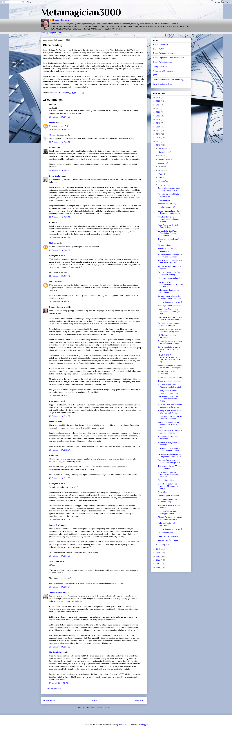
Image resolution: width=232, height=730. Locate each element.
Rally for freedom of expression (166, 524)
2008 (158, 560)
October (162, 155)
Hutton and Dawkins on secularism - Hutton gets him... (169, 311)
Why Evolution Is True (162, 84)
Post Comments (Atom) (100, 708)
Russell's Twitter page (162, 62)
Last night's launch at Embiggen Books (167, 512)
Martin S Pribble (56, 652)
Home (94, 700)
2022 (158, 112)
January (162, 544)
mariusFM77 (124, 724)
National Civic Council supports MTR (167, 250)
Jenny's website (160, 66)
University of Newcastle (163, 71)
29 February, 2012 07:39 (59, 217)
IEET (155, 75)
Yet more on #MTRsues (168, 540)
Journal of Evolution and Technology (168, 79)
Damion (52, 147)
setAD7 (52, 122)
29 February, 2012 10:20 (59, 396)
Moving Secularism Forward (170, 302)
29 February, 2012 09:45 (59, 276)
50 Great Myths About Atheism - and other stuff (169, 386)
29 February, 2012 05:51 (59, 170)
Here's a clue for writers (168, 536)
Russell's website (160, 44)
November (163, 152)
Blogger (144, 724)
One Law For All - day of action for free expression (170, 461)
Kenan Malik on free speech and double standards (170, 261)
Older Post (139, 700)
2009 (158, 556)
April (160, 177)
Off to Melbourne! (165, 532)
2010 (158, 553)
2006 (158, 567)
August (161, 163)
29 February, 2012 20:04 (59, 587)
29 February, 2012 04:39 (59, 117)
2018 (158, 127)
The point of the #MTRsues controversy (169, 467)
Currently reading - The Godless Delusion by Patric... (168, 398)
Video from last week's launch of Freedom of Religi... (168, 486)
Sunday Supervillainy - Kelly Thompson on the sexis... (169, 212)
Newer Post (49, 700)
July (160, 166)
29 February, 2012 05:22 (59, 142)
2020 (158, 119)
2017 (158, 130)
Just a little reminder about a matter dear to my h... (170, 189)
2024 (158, 105)
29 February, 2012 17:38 (59, 556)
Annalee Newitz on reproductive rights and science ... (169, 219)
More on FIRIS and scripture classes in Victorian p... (170, 406)
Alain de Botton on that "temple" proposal (167, 500)
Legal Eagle (54, 176)
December (163, 148)
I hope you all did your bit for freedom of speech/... (170, 417)
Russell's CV (158, 49)
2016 (158, 134)
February (162, 185)
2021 (158, 116)
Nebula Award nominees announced (168, 291)
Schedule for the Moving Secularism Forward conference (168, 233)
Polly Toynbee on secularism (170, 305)
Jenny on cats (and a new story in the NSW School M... (169, 349)
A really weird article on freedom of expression (168, 391)
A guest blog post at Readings (166, 372)
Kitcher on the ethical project (170, 278)
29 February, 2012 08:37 (59, 250)
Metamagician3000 (81, 12)
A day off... (162, 492)
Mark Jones (54, 281)
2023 (158, 108)
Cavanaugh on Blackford (168, 496)
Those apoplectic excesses (169, 381)
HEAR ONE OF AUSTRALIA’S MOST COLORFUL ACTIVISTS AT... (169, 358)
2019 (158, 123)
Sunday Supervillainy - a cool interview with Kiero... (170, 411)
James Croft (54, 525)
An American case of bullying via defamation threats (170, 342)
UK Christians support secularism (167, 336)
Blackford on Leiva (166, 480)
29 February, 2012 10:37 (59, 416)
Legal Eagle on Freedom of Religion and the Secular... (170, 455)
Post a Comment (53, 688)
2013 (158, 141)
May (160, 174)
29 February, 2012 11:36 (59, 478)
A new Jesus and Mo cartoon (170, 377)
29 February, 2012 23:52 (59, 647)
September (163, 159)
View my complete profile (51, 32)
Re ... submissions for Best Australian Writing (169, 273)
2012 (158, 145)
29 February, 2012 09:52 (59, 302)
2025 (158, 101)
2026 (158, 97)
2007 (158, 564)
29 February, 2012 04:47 (59, 129)
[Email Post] (83, 93)
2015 (158, 138)
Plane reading (164, 200)
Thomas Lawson (56, 135)
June (160, 170)
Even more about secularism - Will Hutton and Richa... (170, 318)
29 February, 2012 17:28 (59, 520)
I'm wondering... (164, 245)
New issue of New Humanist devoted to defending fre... (170, 366)
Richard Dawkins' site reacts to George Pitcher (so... (170, 518)
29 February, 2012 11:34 (59, 450)
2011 (158, 549)
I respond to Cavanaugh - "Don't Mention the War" (169, 449)
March (161, 181)
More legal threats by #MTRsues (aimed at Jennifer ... (168, 474)
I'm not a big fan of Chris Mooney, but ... (168, 195)
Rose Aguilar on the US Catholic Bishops (168, 226)
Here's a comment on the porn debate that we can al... (169, 424)
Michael (52, 243)
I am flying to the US (166, 207)
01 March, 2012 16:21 (58, 683)
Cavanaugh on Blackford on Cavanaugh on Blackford (170, 297)
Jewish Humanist (57, 592)
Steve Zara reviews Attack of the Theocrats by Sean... (170, 330)
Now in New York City (167, 203)
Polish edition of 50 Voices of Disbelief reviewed (170, 431)
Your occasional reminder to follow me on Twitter (170, 255)
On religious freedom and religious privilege (169, 324)
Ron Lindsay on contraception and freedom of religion (170, 284)
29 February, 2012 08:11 (59, 238)
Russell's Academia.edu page (165, 53)
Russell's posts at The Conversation (168, 57)
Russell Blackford (61, 20)
